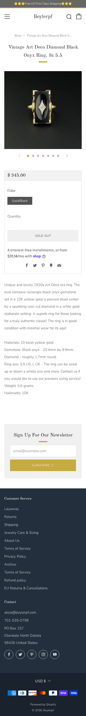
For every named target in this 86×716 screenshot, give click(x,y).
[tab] (28, 156)
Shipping (11, 524)
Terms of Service (17, 548)
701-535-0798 (16, 620)
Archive (10, 564)
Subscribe (41, 465)
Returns (10, 516)
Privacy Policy (15, 556)
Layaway (11, 508)
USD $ (40, 681)
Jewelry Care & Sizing (21, 532)
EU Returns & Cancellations (26, 588)
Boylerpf (43, 16)
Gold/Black (20, 201)
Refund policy (15, 580)
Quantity (14, 216)
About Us (11, 540)
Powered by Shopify (43, 704)
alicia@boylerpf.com (20, 612)
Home (18, 35)
